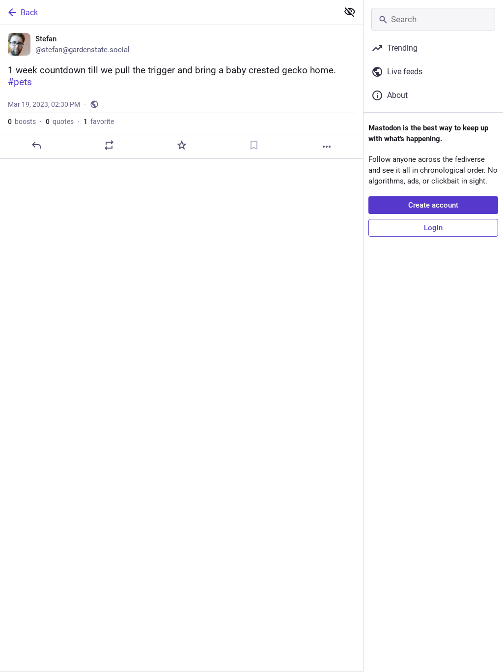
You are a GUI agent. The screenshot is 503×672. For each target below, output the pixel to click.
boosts (22, 121)
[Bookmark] (254, 145)
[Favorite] (182, 145)
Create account (433, 205)
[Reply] (36, 145)
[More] (327, 147)
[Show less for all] (349, 12)
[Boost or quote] (109, 145)
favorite (99, 121)
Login (433, 227)
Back (29, 12)
